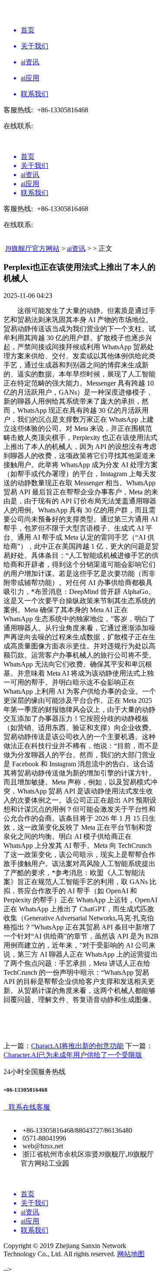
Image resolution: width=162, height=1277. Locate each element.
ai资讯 (76, 248)
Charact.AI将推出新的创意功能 (77, 1045)
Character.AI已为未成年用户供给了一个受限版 (72, 1055)
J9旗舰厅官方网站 (32, 248)
